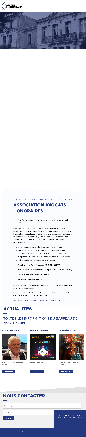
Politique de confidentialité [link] (70, 432)
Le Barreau (23, 199)
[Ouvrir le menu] (43, 433)
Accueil (15, 199)
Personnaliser (70, 429)
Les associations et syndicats (39, 199)
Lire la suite (8, 371)
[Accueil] (7, 435)
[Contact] (22, 435)
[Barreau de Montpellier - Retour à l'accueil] (11, 6)
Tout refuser (70, 426)
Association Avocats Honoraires (61, 199)
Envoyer (9, 418)
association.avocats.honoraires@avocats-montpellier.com (36, 300)
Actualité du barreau (10, 330)
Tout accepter (70, 423)
